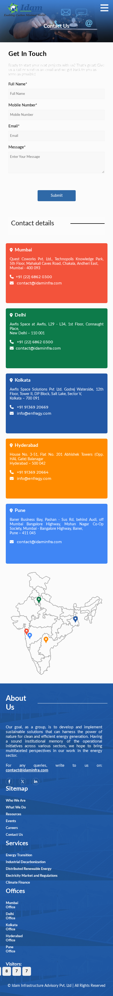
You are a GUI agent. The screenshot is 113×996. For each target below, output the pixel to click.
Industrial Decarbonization (25, 862)
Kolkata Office (12, 927)
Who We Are (15, 800)
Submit (57, 196)
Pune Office (10, 949)
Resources (13, 814)
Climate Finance (18, 882)
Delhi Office (10, 916)
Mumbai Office (12, 905)
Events (11, 821)
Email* (13, 126)
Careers (12, 828)
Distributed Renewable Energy (29, 869)
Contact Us (14, 835)
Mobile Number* (22, 105)
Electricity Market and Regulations (32, 876)
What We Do (16, 807)
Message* (16, 147)
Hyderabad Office (12, 938)
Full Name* (17, 84)
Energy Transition (19, 855)
